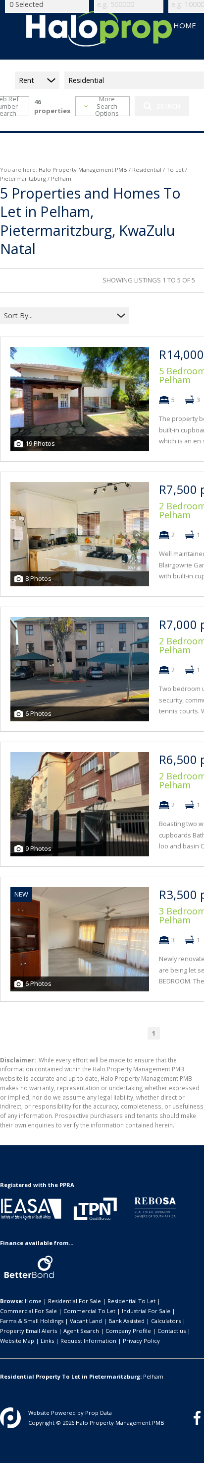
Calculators (166, 1320)
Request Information (88, 1340)
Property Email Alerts (28, 1330)
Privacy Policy (141, 1340)
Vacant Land (86, 1320)
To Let (175, 169)
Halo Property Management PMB (83, 169)
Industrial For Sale (146, 1311)
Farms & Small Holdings (31, 1320)
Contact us (171, 1330)
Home (33, 1301)
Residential (146, 169)
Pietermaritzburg (23, 178)
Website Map (17, 1340)
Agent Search (81, 1330)
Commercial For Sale (28, 1311)
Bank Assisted (126, 1320)
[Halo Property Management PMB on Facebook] (197, 1418)
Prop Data (98, 1412)
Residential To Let (131, 1301)
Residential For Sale (74, 1301)
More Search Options (107, 106)
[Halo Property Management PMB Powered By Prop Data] (10, 1417)
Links (47, 1340)
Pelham (153, 1376)
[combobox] (58, 315)
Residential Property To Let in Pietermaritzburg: (71, 1376)
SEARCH (168, 106)
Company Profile (128, 1330)
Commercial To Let (89, 1311)
